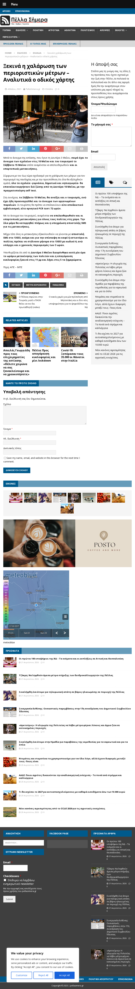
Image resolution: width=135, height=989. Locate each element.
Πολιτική (38, 30)
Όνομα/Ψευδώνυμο (104, 104)
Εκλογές (120, 30)
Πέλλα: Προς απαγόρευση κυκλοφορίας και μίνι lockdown (44, 355)
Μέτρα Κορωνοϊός (36, 285)
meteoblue (9, 642)
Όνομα (7, 428)
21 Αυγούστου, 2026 (30, 662)
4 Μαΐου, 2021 (14, 89)
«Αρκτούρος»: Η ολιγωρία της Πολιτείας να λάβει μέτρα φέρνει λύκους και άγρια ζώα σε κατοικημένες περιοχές (69, 727)
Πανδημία (58, 285)
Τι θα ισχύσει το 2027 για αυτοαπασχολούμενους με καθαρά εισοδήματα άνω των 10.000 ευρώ (72, 791)
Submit (9, 899)
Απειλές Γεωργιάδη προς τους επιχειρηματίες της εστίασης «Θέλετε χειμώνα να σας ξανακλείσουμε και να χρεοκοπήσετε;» (16, 362)
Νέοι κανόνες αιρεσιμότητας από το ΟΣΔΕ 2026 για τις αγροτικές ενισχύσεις (110, 354)
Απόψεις (105, 30)
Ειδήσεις (21, 30)
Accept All (64, 975)
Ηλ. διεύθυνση (11, 438)
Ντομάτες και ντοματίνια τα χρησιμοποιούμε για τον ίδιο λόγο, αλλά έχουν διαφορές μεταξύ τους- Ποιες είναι (72, 760)
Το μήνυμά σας (102, 124)
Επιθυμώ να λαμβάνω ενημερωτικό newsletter (19, 882)
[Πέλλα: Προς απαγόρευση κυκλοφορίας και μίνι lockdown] (45, 337)
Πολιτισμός (88, 30)
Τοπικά (6, 30)
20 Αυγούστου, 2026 (30, 748)
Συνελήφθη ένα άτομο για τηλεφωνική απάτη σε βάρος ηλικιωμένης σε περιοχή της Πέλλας (71, 691)
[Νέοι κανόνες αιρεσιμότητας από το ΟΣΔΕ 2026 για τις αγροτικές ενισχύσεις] (9, 812)
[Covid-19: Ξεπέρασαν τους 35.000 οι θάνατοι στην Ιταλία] (74, 337)
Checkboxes (12, 876)
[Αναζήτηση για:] (23, 842)
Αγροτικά (53, 30)
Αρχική (6, 11)
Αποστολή (99, 166)
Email (94, 151)
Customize (21, 975)
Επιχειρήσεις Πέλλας (65, 43)
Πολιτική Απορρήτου (101, 979)
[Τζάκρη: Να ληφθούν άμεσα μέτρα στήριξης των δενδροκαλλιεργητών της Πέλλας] (30, 498)
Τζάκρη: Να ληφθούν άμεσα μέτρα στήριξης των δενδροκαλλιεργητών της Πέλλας (66, 675)
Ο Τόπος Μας (38, 43)
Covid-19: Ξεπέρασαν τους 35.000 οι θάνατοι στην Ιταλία (72, 355)
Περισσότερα (10, 36)
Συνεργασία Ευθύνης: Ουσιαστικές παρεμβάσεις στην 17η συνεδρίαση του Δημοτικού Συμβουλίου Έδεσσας (109, 251)
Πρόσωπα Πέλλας (13, 43)
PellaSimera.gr (33, 89)
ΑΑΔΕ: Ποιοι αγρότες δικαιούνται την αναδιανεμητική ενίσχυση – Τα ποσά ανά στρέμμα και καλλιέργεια (110, 321)
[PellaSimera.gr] (24, 25)
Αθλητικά (70, 30)
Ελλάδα (49, 89)
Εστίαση (16, 285)
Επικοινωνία (22, 11)
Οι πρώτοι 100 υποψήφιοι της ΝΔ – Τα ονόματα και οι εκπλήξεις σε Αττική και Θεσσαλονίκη (71, 658)
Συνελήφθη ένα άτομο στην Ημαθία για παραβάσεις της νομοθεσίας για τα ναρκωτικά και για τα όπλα (73, 743)
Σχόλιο (7, 404)
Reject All (43, 975)
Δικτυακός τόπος (12, 448)
